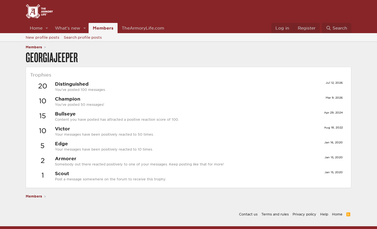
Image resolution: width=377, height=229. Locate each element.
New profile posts (42, 37)
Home (36, 27)
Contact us (248, 214)
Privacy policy (304, 214)
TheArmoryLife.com (143, 27)
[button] (47, 28)
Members (103, 27)
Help (324, 214)
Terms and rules (275, 214)
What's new (67, 27)
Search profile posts (83, 37)
